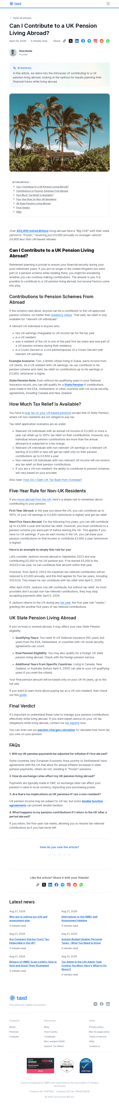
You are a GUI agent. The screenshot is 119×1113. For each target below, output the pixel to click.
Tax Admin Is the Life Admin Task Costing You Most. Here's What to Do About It (84, 965)
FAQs (91, 1041)
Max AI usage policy (99, 1031)
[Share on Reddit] (102, 41)
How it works (50, 1031)
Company (14, 1036)
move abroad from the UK (34, 499)
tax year (65, 602)
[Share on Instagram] (95, 41)
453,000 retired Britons (32, 230)
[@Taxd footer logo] (27, 998)
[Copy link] (64, 41)
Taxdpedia (49, 1036)
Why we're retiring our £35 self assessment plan (28, 918)
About (12, 1027)
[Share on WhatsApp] (108, 41)
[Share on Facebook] (83, 41)
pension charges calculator (56, 730)
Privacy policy (96, 1027)
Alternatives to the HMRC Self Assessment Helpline (79, 918)
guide (23, 695)
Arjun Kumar (25, 50)
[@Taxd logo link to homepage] (15, 4)
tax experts (72, 723)
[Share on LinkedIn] (77, 41)
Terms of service (97, 1036)
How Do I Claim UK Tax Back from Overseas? (52, 479)
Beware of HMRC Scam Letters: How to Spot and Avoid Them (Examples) (33, 963)
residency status (61, 315)
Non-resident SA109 (54, 1041)
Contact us (94, 1046)
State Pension (73, 384)
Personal (13, 1031)
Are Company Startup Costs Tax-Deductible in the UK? (29, 941)
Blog (46, 1027)
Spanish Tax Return (54, 1046)
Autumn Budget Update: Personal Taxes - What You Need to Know (81, 941)
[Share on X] (71, 41)
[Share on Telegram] (89, 41)
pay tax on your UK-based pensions (48, 412)
